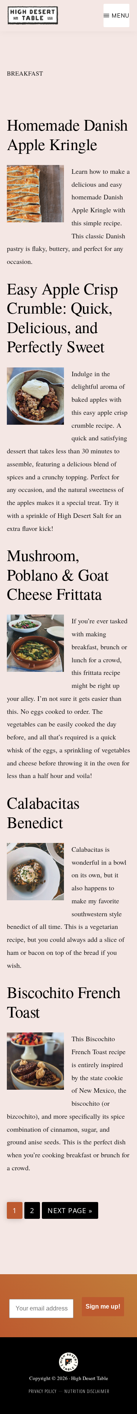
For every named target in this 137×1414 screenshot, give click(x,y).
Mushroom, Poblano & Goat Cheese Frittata (57, 574)
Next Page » (69, 1211)
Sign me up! (103, 1306)
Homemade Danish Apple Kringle (67, 134)
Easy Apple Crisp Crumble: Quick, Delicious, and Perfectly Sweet (62, 317)
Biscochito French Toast (64, 1001)
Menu (120, 15)
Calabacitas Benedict (43, 812)
